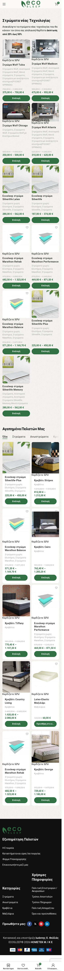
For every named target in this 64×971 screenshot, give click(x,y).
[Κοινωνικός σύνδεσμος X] (35, 923)
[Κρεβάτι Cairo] (45, 524)
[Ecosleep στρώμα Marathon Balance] (16, 304)
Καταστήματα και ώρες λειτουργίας (21, 853)
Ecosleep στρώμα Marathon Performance (44, 626)
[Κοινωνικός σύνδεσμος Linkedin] (47, 923)
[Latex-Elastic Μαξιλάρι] (45, 677)
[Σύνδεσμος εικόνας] (11, 830)
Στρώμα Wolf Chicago (15, 125)
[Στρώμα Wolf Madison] (45, 48)
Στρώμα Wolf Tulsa (13, 64)
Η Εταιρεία (8, 848)
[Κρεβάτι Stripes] (45, 457)
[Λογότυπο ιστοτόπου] (30, 3)
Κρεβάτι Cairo (42, 547)
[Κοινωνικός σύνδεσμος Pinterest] (41, 923)
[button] (45, 724)
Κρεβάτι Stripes (43, 480)
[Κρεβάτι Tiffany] (16, 600)
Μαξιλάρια (39, 707)
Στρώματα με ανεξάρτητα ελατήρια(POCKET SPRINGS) (15, 81)
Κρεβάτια (39, 484)
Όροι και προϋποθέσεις (44, 913)
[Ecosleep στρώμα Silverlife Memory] (16, 370)
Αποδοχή (31, 965)
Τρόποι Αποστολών (42, 896)
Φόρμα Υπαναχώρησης (14, 859)
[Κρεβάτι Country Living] (16, 677)
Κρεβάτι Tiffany (14, 623)
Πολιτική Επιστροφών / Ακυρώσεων (44, 889)
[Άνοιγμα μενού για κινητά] (4, 4)
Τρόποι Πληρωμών (42, 902)
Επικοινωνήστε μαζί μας (15, 864)
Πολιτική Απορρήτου (43, 908)
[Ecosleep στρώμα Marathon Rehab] (16, 238)
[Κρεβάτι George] (45, 747)
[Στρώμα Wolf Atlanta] (45, 112)
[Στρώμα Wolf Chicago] (16, 111)
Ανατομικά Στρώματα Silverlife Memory (13, 399)
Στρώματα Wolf (10, 69)
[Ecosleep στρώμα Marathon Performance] (45, 238)
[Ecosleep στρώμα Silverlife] (45, 179)
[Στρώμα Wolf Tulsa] (16, 49)
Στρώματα (19, 75)
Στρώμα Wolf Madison (44, 63)
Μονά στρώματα (19, 403)
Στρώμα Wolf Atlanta (44, 127)
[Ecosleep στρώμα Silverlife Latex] (16, 179)
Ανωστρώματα (10, 902)
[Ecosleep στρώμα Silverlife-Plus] (45, 304)
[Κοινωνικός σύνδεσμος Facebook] (29, 923)
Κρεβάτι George (43, 769)
